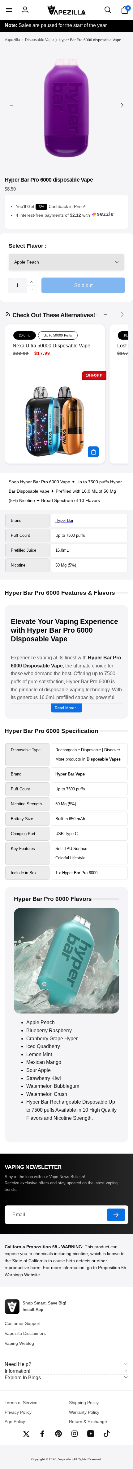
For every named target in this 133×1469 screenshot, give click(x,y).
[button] (8, 10)
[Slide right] (121, 105)
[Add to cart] (93, 451)
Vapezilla (64, 1459)
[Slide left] (11, 105)
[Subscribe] (116, 1215)
